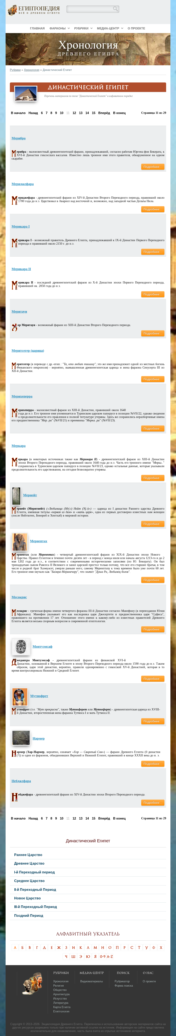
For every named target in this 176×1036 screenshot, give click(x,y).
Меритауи (19, 311)
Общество (60, 990)
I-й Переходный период (34, 872)
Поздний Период (28, 915)
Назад (33, 113)
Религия (58, 985)
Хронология (31, 70)
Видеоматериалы (91, 981)
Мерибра (19, 138)
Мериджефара (23, 184)
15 (93, 113)
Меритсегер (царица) (28, 350)
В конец (119, 113)
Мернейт (30, 495)
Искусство (60, 998)
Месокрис (19, 597)
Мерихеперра (22, 396)
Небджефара (21, 781)
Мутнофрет (39, 696)
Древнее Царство (29, 863)
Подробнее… (152, 166)
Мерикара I (21, 226)
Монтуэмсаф (42, 646)
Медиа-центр (108, 28)
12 (74, 113)
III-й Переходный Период (35, 907)
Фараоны (58, 28)
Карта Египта (61, 1007)
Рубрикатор (122, 981)
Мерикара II (21, 269)
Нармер (39, 738)
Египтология (61, 1011)
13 (80, 113)
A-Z (110, 956)
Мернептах (38, 541)
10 (61, 113)
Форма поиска (124, 985)
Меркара (19, 446)
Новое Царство (27, 898)
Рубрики (81, 28)
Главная (37, 28)
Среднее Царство (29, 881)
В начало (18, 113)
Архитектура (61, 994)
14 (87, 113)
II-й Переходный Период (35, 889)
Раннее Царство (28, 855)
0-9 (102, 956)
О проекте (136, 28)
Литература (60, 1002)
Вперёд (104, 113)
